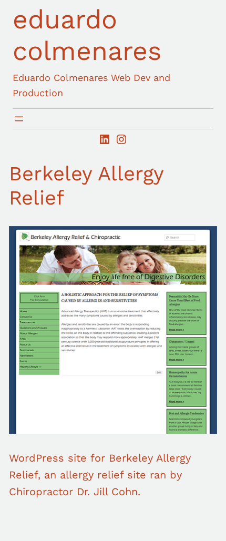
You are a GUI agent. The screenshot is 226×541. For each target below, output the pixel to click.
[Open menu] (19, 119)
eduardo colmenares (87, 35)
